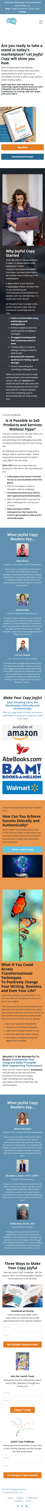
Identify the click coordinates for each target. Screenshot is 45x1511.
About (10, 1498)
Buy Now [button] (22, 147)
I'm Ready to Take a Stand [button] (22, 1475)
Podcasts (18, 1501)
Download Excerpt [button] (22, 156)
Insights (19, 1498)
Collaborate (32, 1498)
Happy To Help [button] (22, 1409)
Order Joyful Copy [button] (22, 849)
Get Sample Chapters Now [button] (22, 1344)
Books (28, 1501)
